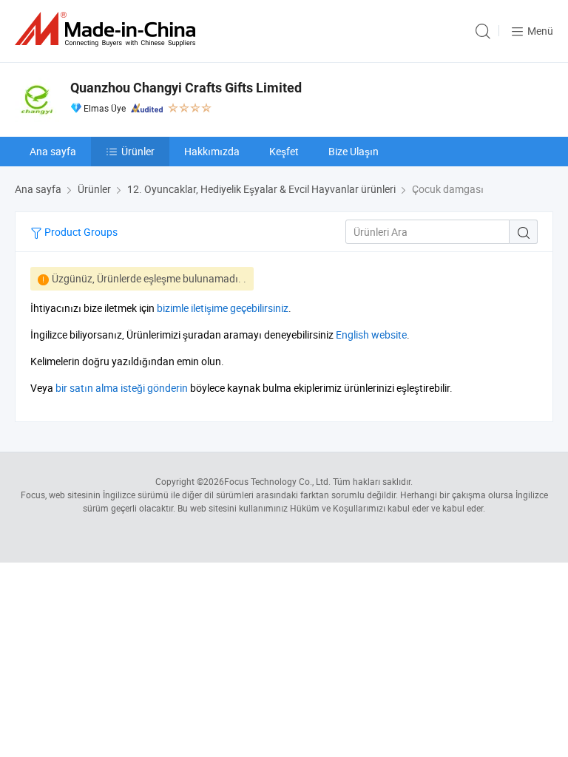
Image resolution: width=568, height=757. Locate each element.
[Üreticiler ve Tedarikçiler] (108, 29)
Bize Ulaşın (353, 151)
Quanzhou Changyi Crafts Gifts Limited (186, 87)
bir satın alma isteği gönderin (121, 388)
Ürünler (138, 151)
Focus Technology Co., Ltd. (277, 481)
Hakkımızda (212, 151)
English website (371, 334)
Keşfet (284, 151)
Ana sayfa (53, 151)
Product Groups (80, 232)
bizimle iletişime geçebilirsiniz (222, 308)
